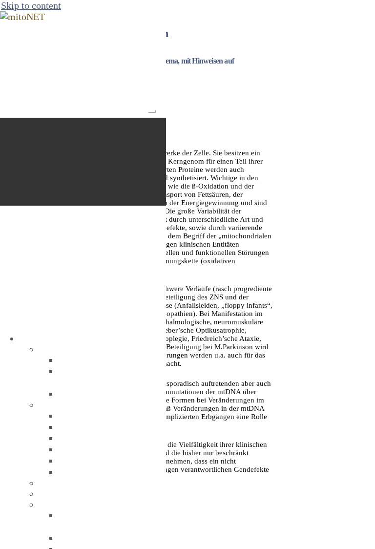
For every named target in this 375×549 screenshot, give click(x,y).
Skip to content (31, 5)
